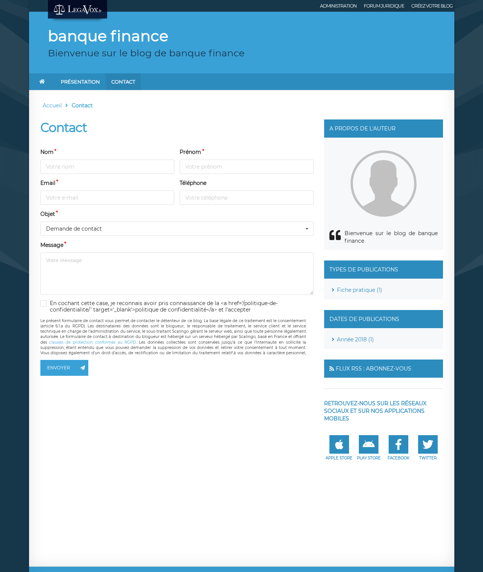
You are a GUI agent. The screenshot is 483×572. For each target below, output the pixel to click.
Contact (123, 82)
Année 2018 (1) (355, 339)
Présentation (80, 82)
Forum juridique (384, 6)
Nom (47, 152)
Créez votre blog (431, 6)
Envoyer (58, 367)
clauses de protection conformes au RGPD (92, 342)
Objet (47, 214)
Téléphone (193, 183)
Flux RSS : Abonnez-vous (373, 368)
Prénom (190, 152)
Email (47, 183)
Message (51, 245)
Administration (338, 6)
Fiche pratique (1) (359, 290)
